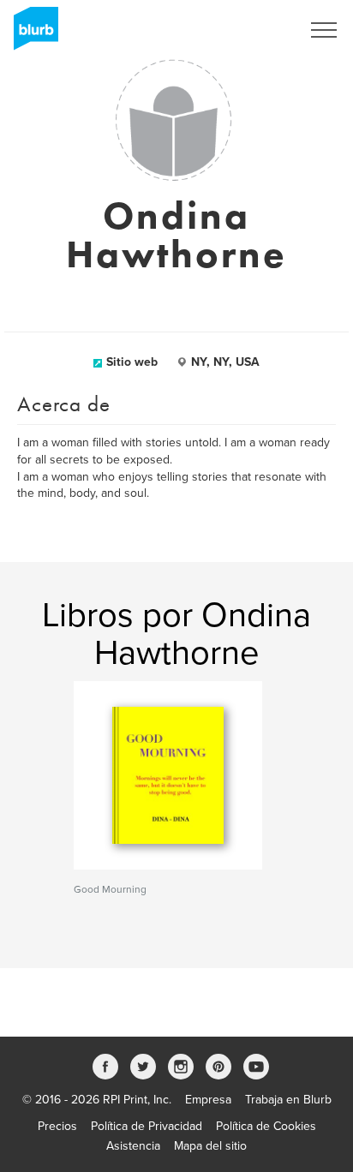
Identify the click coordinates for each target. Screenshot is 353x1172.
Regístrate (251, 30)
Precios (57, 1126)
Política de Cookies (266, 1126)
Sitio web (132, 362)
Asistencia (133, 1146)
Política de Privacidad (146, 1126)
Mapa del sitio (210, 1146)
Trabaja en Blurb (288, 1099)
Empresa (208, 1099)
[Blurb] (31, 34)
